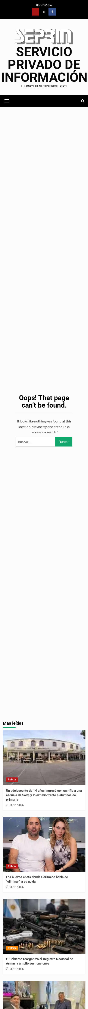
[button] (7, 100)
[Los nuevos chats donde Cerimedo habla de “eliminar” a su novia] (44, 844)
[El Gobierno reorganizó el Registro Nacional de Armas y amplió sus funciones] (44, 926)
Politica (12, 948)
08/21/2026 (17, 805)
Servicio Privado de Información (44, 64)
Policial (12, 779)
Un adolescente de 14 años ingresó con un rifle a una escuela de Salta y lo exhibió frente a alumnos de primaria (44, 795)
